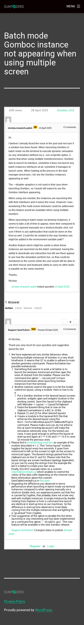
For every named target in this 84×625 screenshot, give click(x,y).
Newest (28, 308)
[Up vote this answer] (64, 322)
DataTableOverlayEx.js (23, 472)
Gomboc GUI (65, 110)
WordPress (43, 610)
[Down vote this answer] (76, 322)
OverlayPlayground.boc (40, 442)
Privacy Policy (14, 601)
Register (35, 546)
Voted (18, 308)
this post (45, 480)
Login (50, 546)
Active (9, 308)
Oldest (38, 308)
